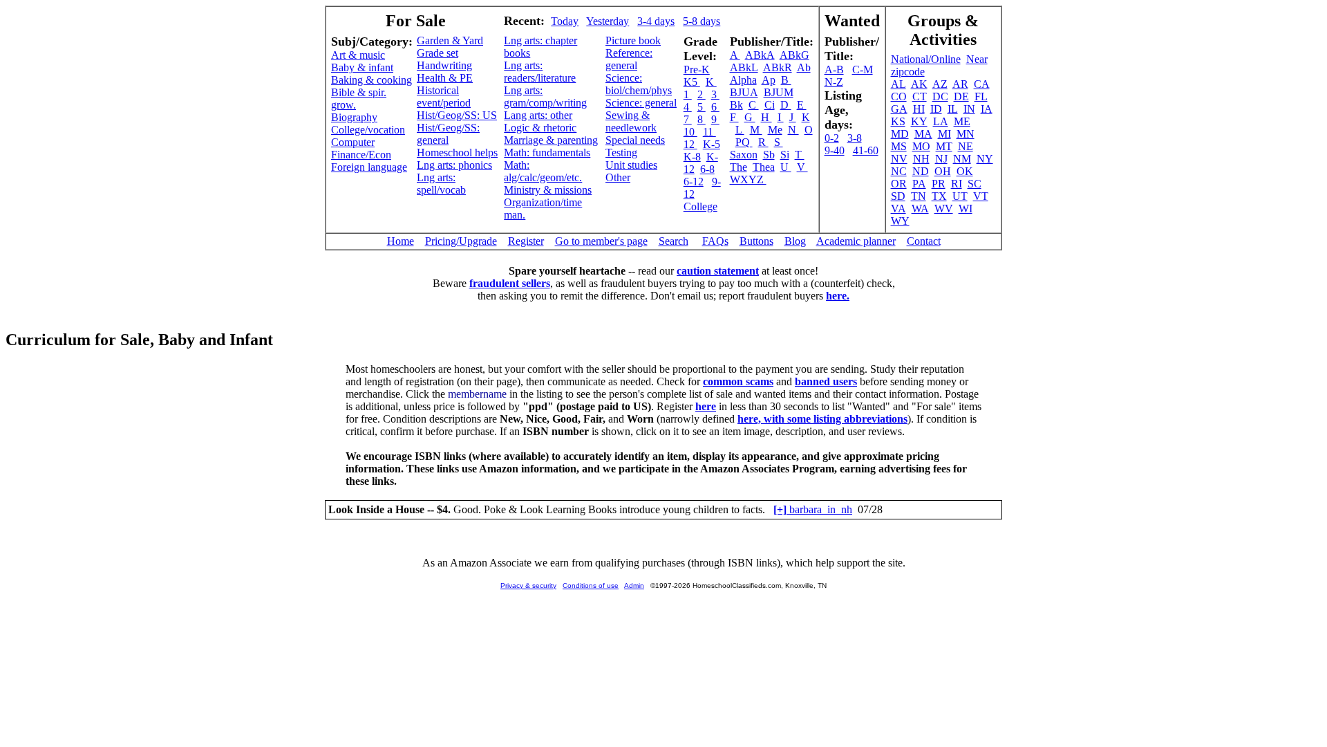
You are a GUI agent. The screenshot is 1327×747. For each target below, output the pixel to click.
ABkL (744, 67)
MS (899, 146)
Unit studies (631, 165)
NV (899, 159)
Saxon (743, 154)
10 (690, 132)
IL (953, 109)
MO (921, 146)
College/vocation (368, 130)
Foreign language (369, 167)
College (700, 206)
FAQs (715, 241)
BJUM (778, 92)
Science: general (641, 103)
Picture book (633, 40)
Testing (621, 152)
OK (965, 171)
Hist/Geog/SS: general (448, 134)
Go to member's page (601, 241)
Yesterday (607, 21)
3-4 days (656, 21)
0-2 (832, 138)
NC (899, 171)
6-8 (707, 169)
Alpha (743, 80)
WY (900, 221)
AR (960, 84)
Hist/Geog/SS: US (457, 115)
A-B (834, 69)
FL (981, 96)
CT (919, 96)
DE (961, 96)
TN (918, 196)
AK (919, 84)
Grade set (437, 53)
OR (899, 184)
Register (526, 241)
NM (962, 159)
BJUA (744, 92)
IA (986, 109)
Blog (795, 241)
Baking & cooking (371, 80)
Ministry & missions (548, 190)
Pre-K (697, 69)
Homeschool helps (457, 152)
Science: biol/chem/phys (638, 84)
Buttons (756, 241)
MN (966, 134)
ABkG (794, 55)
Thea (764, 167)
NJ (941, 159)
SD (898, 196)
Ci (769, 105)
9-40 (835, 150)
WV (943, 208)
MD (900, 134)
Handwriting (444, 65)
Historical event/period (444, 96)
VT (980, 196)
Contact (924, 241)
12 (690, 144)
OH (942, 171)
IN (969, 109)
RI (956, 184)
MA (923, 134)
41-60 (865, 150)
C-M (862, 69)
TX (939, 196)
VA (898, 208)
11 (709, 132)
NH (921, 159)
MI (944, 134)
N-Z (834, 82)
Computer (353, 142)
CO (899, 96)
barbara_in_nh (812, 509)
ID (936, 109)
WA (920, 208)
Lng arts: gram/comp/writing (545, 96)
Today (564, 21)
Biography (354, 117)
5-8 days (701, 21)
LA (940, 121)
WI (965, 208)
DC (940, 96)
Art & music (358, 55)
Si (784, 154)
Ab (804, 67)
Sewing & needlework (631, 121)
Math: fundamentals (547, 152)
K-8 (692, 157)
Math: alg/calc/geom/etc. (543, 171)
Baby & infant (362, 67)
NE (965, 146)
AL (898, 84)
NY (985, 159)
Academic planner (856, 241)
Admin (634, 585)
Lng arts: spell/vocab (441, 184)
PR (938, 184)
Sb (769, 154)
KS (898, 121)
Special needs (635, 140)
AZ (940, 84)
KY (919, 121)
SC (974, 184)
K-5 (711, 144)
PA (919, 184)
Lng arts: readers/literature (540, 71)
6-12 (694, 181)
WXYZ (748, 179)
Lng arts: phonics (454, 165)
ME (962, 121)
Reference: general (628, 59)
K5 (692, 82)
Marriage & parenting (551, 140)
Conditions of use (591, 585)
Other (617, 177)
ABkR (777, 67)
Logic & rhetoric (540, 127)
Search (673, 241)
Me (775, 130)
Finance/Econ (361, 154)
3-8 (854, 138)
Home (400, 241)
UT (960, 196)
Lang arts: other (538, 115)
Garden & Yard (450, 40)
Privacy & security (528, 585)
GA (899, 109)
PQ (744, 142)
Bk (736, 105)
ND (920, 171)
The (738, 167)
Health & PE (445, 78)
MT (944, 146)
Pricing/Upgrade (461, 241)
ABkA (760, 55)
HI (919, 109)
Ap (768, 80)
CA (982, 84)
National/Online (926, 59)
